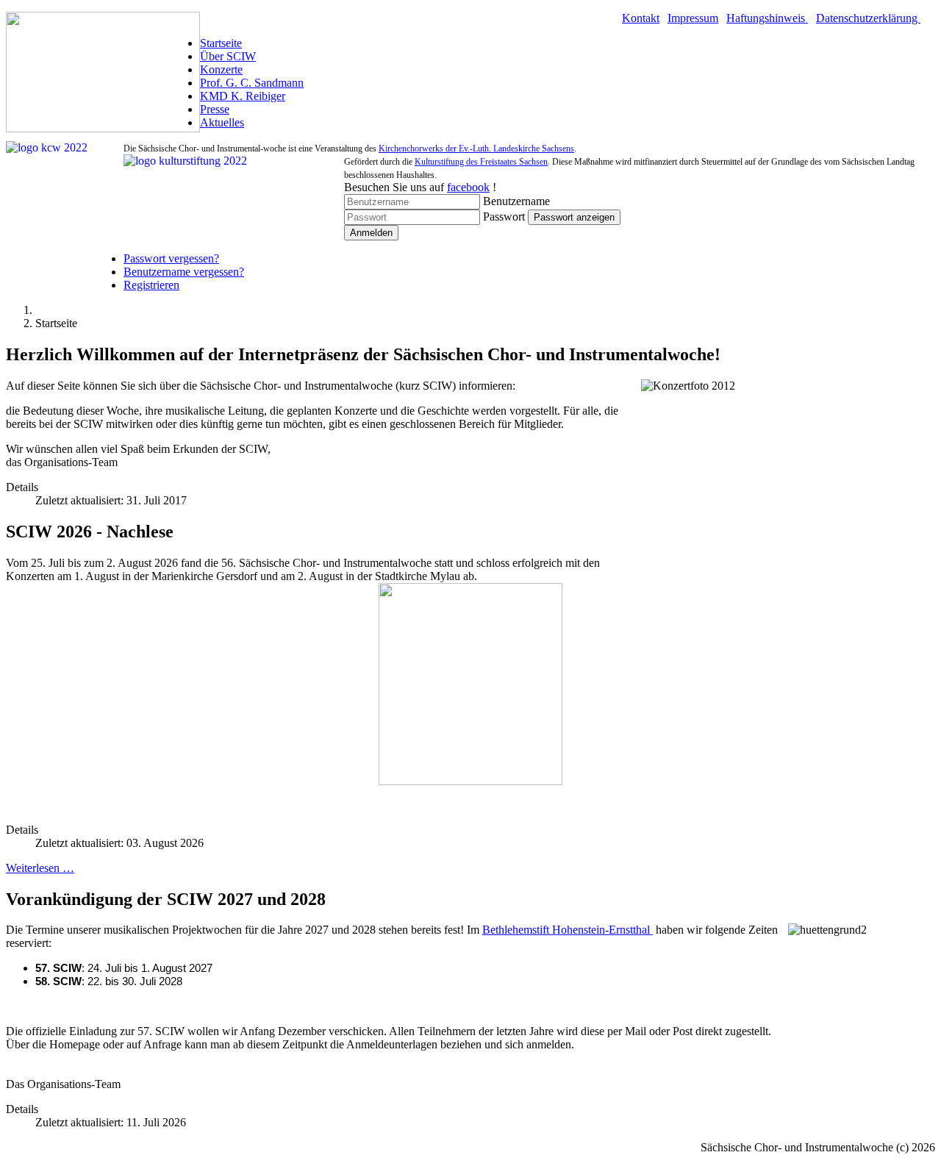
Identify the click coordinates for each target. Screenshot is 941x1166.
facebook (468, 187)
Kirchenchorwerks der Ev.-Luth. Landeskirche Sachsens (476, 148)
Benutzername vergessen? (184, 271)
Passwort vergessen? (171, 258)
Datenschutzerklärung (868, 18)
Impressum (693, 18)
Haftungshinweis (767, 18)
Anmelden (371, 232)
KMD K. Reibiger (242, 96)
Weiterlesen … (40, 868)
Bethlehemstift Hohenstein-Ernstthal (567, 929)
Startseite (221, 43)
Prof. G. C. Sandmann (252, 82)
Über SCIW (228, 56)
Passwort (504, 216)
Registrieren (151, 285)
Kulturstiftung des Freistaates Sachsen (481, 162)
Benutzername (516, 201)
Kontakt (640, 18)
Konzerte (221, 69)
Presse (214, 109)
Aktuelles (222, 122)
